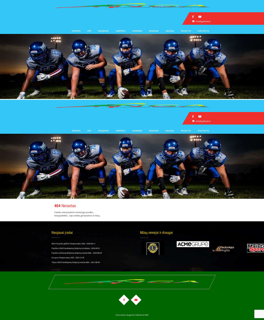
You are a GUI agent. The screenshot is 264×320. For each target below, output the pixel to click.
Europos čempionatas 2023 (63, 257)
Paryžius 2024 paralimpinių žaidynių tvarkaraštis (72, 253)
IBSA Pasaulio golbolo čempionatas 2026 (68, 243)
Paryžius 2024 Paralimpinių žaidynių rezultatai (71, 248)
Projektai (186, 31)
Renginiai (154, 31)
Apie (89, 31)
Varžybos (120, 31)
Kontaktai (203, 31)
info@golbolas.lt (203, 21)
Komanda (137, 31)
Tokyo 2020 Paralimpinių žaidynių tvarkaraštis (71, 262)
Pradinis (76, 31)
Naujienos (103, 31)
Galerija (170, 31)
